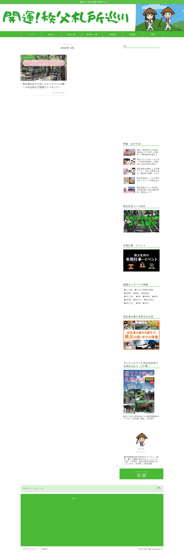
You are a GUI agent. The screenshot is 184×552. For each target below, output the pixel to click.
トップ (31, 34)
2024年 (35, 488)
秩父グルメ (138, 300)
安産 (139, 296)
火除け (156, 296)
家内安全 (147, 296)
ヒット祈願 (129, 290)
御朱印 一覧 (92, 34)
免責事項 (45, 549)
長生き (146, 303)
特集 (153, 34)
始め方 (51, 34)
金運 (139, 303)
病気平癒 (128, 300)
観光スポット (129, 303)
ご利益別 (112, 34)
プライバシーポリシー (30, 549)
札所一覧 (72, 34)
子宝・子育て (129, 296)
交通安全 (128, 293)
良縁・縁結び (149, 300)
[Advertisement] (141, 91)
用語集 (133, 34)
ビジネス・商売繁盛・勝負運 (145, 290)
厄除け (137, 293)
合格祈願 (145, 293)
